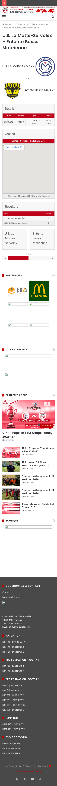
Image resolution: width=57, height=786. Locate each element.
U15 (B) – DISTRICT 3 (13, 671)
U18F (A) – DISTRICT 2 (13, 724)
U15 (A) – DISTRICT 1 (13, 666)
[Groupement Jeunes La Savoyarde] (28, 9)
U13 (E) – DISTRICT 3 (13, 710)
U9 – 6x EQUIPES (11, 748)
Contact (6, 592)
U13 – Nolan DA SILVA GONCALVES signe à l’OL (36, 464)
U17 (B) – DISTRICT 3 (13, 652)
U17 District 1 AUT (23, 24)
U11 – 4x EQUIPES (11, 743)
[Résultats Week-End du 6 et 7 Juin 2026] (11, 508)
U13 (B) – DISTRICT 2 (13, 695)
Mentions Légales (11, 597)
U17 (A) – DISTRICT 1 (13, 647)
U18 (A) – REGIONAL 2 (13, 642)
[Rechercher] (53, 16)
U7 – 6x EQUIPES (11, 753)
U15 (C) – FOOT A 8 (12, 685)
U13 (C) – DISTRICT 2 (13, 700)
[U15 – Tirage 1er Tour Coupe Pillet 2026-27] (11, 452)
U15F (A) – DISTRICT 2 (13, 729)
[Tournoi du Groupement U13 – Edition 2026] (11, 480)
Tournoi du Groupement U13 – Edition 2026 (38, 478)
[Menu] (4, 16)
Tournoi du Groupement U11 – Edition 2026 (38, 492)
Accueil (8, 24)
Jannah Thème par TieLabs (28, 771)
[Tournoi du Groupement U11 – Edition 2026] (11, 494)
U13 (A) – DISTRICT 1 (13, 690)
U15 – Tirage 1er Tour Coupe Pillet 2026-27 (38, 450)
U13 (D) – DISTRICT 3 (13, 705)
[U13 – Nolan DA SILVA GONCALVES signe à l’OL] (11, 466)
